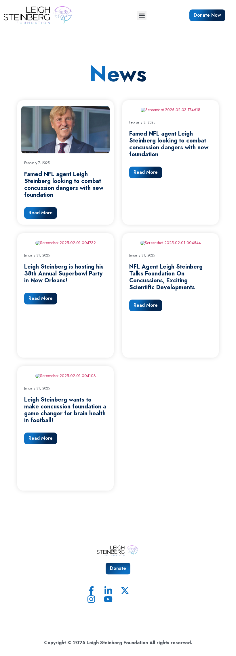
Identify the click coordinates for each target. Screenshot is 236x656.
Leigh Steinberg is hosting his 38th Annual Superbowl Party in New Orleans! (64, 274)
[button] (141, 15)
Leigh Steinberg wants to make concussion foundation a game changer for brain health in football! (65, 410)
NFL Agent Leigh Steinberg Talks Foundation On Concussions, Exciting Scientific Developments (166, 277)
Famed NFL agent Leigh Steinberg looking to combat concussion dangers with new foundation (63, 184)
